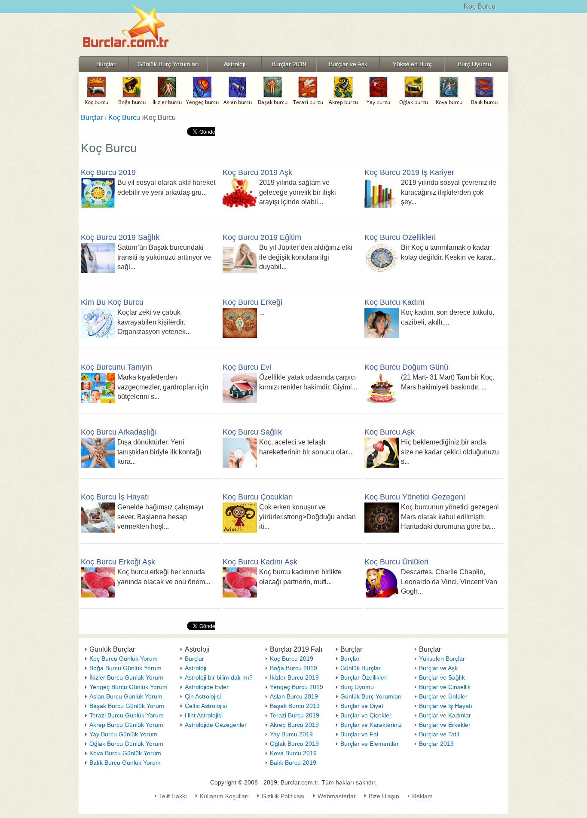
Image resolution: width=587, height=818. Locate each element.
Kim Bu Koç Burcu (112, 302)
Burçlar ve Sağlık (442, 677)
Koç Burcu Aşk (389, 432)
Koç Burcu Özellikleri (400, 237)
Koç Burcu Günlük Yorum (123, 658)
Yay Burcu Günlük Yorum (123, 734)
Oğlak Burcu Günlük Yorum (126, 743)
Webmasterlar (337, 796)
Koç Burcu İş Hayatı (115, 497)
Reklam (422, 796)
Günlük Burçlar (360, 668)
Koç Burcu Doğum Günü (406, 367)
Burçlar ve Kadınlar (445, 715)
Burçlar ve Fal (359, 734)
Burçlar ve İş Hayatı (445, 705)
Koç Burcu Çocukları (258, 497)
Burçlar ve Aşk (438, 668)
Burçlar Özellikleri (364, 677)
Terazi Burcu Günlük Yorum (126, 715)
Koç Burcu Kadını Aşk (260, 562)
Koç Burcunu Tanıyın (116, 367)
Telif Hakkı (173, 796)
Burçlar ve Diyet (361, 705)
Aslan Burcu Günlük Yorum (125, 696)
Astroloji (195, 668)
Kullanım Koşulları (224, 796)
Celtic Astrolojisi (206, 705)
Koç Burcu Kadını (394, 302)
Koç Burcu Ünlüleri (396, 562)
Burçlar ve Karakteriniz (371, 724)
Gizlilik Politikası (283, 796)
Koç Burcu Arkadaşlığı (119, 432)
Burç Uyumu (357, 686)
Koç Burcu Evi (247, 367)
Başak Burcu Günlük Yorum (126, 705)
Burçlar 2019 (436, 743)
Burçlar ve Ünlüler (443, 696)
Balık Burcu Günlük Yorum (125, 762)
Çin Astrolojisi (203, 696)
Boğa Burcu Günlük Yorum (125, 668)
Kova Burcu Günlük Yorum (125, 753)
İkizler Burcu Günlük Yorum (126, 677)
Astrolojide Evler (207, 686)
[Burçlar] (126, 53)
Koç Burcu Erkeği (252, 302)
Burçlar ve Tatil (439, 734)
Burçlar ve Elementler (369, 743)
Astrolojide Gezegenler (216, 724)
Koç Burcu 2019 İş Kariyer (409, 172)
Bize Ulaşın (384, 796)
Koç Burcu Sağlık (252, 432)
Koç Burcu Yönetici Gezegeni (414, 497)
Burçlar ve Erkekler (445, 724)
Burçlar (194, 658)
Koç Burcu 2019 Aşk (257, 172)
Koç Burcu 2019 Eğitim (262, 237)
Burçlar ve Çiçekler (365, 715)
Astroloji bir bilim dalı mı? (219, 677)
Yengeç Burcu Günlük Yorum (128, 686)
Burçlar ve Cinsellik (445, 686)
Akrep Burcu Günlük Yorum (126, 724)
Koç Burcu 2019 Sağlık (120, 237)
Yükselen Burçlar (442, 658)
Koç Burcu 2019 (108, 172)
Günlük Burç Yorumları (371, 696)
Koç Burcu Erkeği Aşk (118, 562)
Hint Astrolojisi (204, 715)
